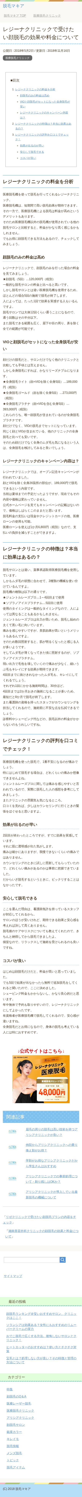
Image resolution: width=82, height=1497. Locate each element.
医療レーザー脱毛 (19, 1403)
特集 (10, 1389)
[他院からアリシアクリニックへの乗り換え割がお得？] (12, 1149)
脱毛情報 (13, 1446)
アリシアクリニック (20, 1417)
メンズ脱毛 (14, 1453)
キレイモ (13, 1439)
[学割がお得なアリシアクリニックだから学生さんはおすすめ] (12, 1165)
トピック (13, 1460)
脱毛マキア (13, 5)
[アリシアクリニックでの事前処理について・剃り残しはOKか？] (12, 1180)
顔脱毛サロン (16, 1424)
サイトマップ (13, 1276)
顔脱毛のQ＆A (16, 1396)
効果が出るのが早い (32, 145)
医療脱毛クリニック (18, 57)
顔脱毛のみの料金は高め (34, 95)
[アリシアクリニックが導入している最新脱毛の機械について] (12, 1196)
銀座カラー (14, 1432)
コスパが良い (28, 158)
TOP (15, 15)
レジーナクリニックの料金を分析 (35, 89)
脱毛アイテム (16, 1467)
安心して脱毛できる (32, 151)
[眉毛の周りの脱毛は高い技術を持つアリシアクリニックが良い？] (12, 1133)
